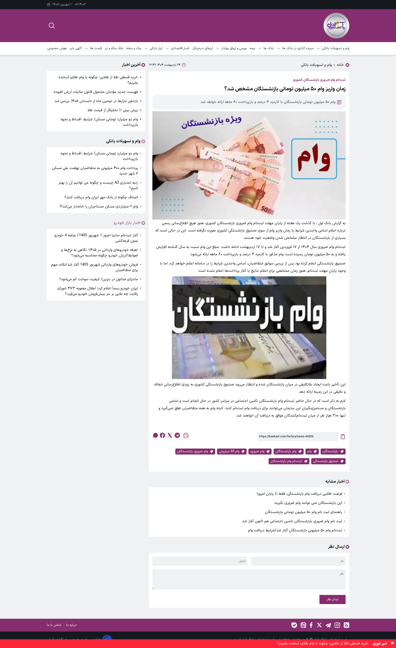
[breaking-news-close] (392, 644)
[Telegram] (328, 625)
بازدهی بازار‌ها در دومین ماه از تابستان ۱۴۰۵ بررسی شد (96, 101)
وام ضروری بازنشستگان (192, 451)
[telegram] (177, 435)
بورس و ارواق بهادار (234, 48)
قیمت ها (96, 48)
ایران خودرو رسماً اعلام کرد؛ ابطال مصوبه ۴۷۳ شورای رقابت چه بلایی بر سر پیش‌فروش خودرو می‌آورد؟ (97, 291)
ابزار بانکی (156, 48)
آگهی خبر (76, 48)
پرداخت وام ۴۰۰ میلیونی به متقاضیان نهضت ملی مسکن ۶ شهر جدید (95, 170)
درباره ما (72, 625)
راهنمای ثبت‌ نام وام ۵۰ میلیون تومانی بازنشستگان (303, 512)
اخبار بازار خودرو (127, 223)
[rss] (346, 625)
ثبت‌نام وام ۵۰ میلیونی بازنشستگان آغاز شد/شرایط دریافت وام (295, 530)
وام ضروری (257, 451)
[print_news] (186, 437)
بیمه (252, 48)
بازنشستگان (330, 451)
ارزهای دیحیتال (202, 48)
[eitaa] (303, 625)
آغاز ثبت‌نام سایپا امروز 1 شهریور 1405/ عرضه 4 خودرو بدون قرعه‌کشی (96, 238)
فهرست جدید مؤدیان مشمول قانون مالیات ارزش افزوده (96, 92)
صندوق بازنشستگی (325, 461)
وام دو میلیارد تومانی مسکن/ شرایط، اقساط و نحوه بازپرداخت (99, 122)
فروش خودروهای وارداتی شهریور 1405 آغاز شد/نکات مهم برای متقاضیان (94, 267)
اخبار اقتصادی (180, 48)
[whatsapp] (155, 435)
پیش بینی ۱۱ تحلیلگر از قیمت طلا (113, 110)
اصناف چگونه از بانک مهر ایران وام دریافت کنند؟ (101, 197)
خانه (340, 65)
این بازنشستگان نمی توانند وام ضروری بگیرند (308, 503)
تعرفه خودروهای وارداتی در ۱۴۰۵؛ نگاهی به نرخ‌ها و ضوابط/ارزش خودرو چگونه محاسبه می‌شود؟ (99, 252)
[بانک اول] (336, 25)
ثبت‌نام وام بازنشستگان (286, 461)
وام (309, 451)
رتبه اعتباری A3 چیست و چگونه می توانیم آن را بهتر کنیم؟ (98, 185)
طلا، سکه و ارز (114, 48)
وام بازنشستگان (285, 451)
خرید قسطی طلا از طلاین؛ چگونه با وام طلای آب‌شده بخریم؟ (98, 80)
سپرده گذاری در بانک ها (298, 48)
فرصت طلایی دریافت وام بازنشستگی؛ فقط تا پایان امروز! (299, 494)
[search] (52, 26)
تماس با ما (54, 625)
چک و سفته (133, 48)
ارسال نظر (332, 599)
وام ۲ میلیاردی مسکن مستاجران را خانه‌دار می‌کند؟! (99, 206)
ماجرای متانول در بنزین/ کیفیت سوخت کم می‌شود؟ (98, 279)
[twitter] (170, 435)
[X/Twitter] (319, 625)
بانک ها (269, 48)
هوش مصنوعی (57, 48)
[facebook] (162, 435)
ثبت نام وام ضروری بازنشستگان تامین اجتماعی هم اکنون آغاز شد (292, 521)
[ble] (294, 625)
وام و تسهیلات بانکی (335, 48)
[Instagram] (337, 625)
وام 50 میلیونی (229, 451)
